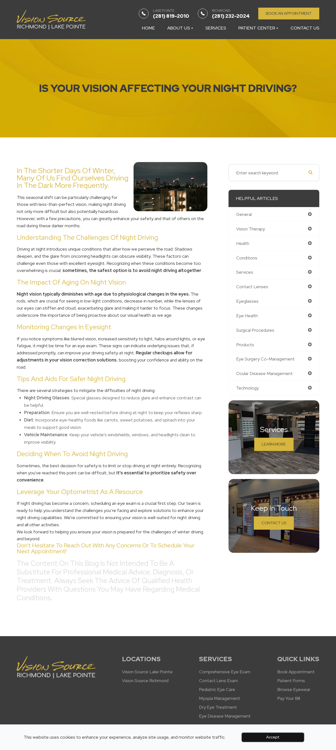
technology (247, 388)
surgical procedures (255, 330)
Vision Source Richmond (145, 680)
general (244, 214)
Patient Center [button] (256, 28)
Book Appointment (296, 672)
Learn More (274, 444)
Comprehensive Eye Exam (224, 672)
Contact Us (304, 28)
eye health (247, 315)
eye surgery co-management (265, 359)
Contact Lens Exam (218, 680)
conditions (246, 258)
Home (148, 28)
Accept (272, 737)
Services (215, 28)
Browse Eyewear (293, 689)
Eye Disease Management (225, 716)
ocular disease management (264, 373)
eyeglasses (247, 301)
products (245, 344)
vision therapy (250, 229)
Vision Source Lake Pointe (147, 672)
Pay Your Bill (288, 698)
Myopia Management (219, 698)
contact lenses (252, 286)
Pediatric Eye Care (217, 689)
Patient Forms (291, 680)
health (242, 243)
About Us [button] (178, 28)
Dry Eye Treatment (218, 707)
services (244, 272)
